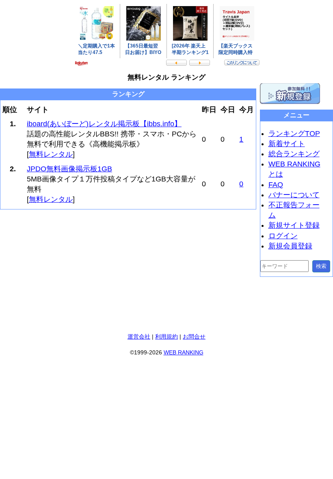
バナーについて (294, 195)
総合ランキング (294, 154)
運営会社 (139, 336)
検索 (321, 266)
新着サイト (286, 144)
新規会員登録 (290, 246)
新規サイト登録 (294, 225)
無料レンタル (51, 154)
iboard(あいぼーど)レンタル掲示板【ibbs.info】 (104, 124)
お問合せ (194, 336)
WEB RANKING (183, 352)
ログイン (283, 236)
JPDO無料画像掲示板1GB (69, 169)
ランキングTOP (294, 133)
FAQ (275, 185)
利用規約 (166, 336)
